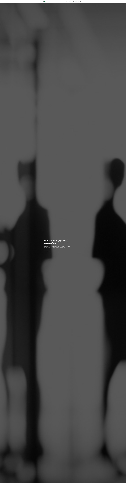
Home (66, 1)
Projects (76, 1)
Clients (78, 1)
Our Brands (69, 1)
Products (73, 1)
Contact (81, 1)
